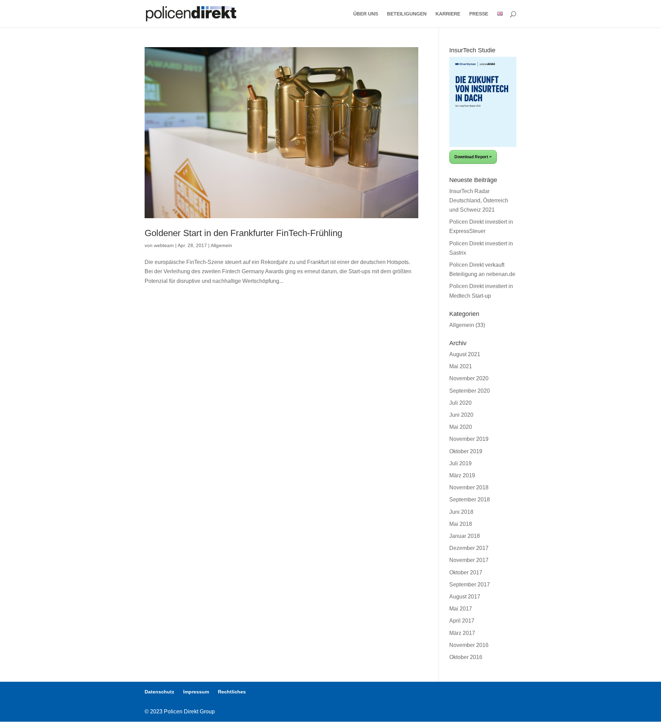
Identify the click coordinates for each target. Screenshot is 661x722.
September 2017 (469, 584)
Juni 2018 (461, 512)
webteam (164, 245)
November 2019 (469, 439)
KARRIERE (448, 14)
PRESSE (478, 14)
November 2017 (469, 560)
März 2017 (462, 633)
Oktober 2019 (465, 451)
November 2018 (469, 487)
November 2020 (469, 378)
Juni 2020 (461, 415)
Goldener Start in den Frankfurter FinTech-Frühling (243, 233)
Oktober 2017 (465, 572)
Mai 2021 (460, 366)
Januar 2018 (464, 536)
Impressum (196, 691)
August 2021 (464, 354)
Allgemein (221, 245)
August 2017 (464, 596)
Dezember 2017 (469, 548)
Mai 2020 (460, 427)
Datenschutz (159, 691)
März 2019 (462, 475)
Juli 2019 (460, 463)
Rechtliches (232, 691)
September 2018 (469, 499)
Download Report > (473, 157)
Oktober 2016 (465, 657)
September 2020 (469, 391)
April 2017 (461, 621)
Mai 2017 (460, 609)
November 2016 (469, 645)
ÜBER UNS (365, 14)
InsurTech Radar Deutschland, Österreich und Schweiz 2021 (478, 200)
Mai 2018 (460, 524)
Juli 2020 (460, 403)
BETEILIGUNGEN (407, 14)
